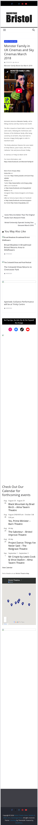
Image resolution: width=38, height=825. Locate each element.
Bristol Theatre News (10, 41)
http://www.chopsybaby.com (20, 203)
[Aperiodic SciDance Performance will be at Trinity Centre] (19, 282)
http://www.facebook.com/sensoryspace (18, 200)
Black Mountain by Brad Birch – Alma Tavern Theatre (21, 507)
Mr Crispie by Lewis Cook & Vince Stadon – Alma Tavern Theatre (21, 559)
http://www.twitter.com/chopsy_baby (20, 183)
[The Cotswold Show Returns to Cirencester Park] (16, 262)
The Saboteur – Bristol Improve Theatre (20, 533)
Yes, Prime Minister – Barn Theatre (19, 522)
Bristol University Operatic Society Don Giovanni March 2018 (19, 223)
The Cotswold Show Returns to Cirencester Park (18, 268)
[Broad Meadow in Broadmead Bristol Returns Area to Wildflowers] (19, 237)
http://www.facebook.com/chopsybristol (18, 188)
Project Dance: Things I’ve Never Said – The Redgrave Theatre (22, 545)
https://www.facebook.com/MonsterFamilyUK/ (18, 162)
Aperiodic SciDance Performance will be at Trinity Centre (19, 303)
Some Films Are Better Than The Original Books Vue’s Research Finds (19, 216)
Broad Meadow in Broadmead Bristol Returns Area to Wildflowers (17, 247)
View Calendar (7, 567)
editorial (16, 62)
